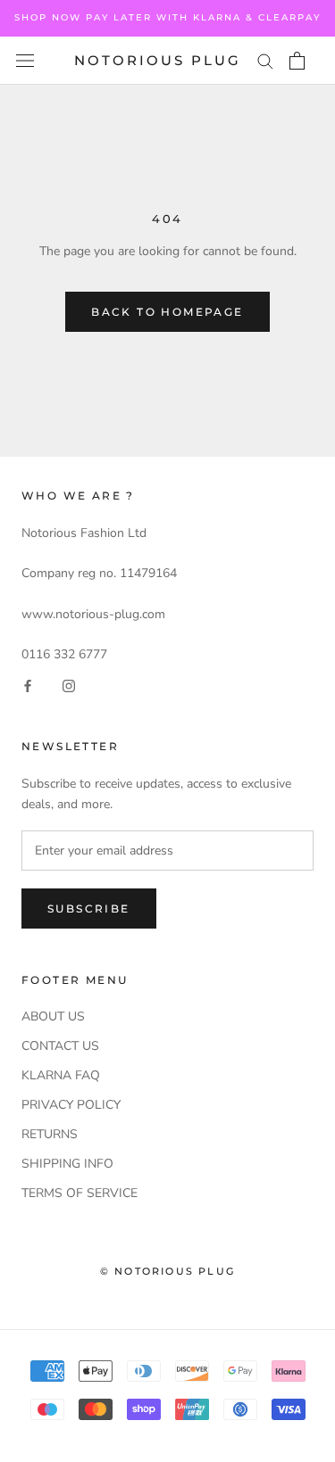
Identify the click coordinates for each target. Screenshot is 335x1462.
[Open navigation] (25, 61)
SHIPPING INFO (67, 1163)
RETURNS (49, 1134)
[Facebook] (27, 684)
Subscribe (88, 908)
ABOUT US (53, 1016)
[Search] (265, 60)
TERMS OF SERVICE (79, 1193)
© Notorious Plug (167, 1271)
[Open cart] (297, 61)
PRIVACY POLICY (71, 1104)
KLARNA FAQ (60, 1075)
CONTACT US (60, 1045)
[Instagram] (69, 684)
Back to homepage (167, 311)
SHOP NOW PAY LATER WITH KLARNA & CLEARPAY (167, 17)
